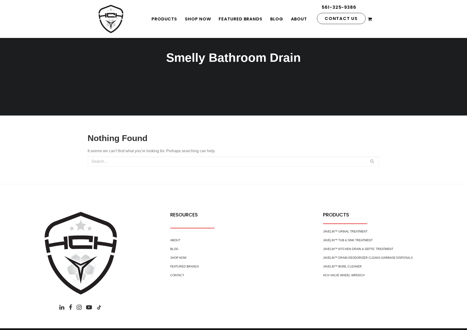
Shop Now (198, 19)
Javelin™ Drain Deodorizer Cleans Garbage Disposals (368, 257)
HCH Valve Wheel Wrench (344, 275)
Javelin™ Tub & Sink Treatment (348, 240)
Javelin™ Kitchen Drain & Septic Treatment (358, 249)
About (299, 19)
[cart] (370, 19)
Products (164, 19)
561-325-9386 (339, 7)
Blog (276, 19)
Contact (177, 275)
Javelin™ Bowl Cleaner (342, 266)
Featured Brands (240, 19)
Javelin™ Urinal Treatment (345, 231)
